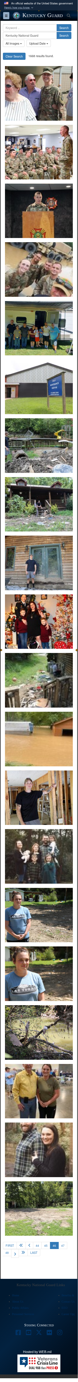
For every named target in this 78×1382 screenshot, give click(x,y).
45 (46, 1245)
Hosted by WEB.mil (37, 1352)
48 (7, 1252)
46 (56, 1245)
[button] (19, 7)
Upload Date (37, 43)
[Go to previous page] (29, 1245)
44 (37, 1245)
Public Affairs (20, 1307)
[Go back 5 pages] (21, 1245)
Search (64, 28)
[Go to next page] (15, 1253)
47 (63, 1245)
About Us (17, 1301)
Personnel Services (23, 1314)
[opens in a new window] (18, 1333)
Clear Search (14, 56)
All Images (13, 43)
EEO (64, 1307)
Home (15, 1295)
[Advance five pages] (23, 1252)
